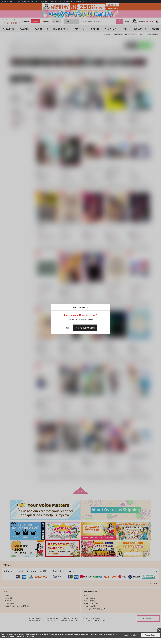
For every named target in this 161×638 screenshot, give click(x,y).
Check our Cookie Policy (130, 635)
